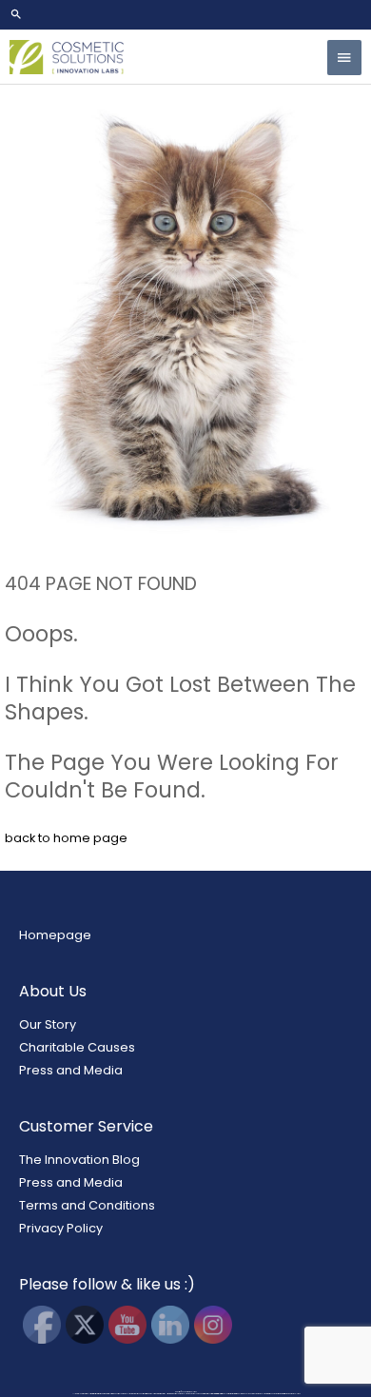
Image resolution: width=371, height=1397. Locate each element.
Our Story (47, 1024)
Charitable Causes (77, 1047)
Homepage (55, 935)
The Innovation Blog (79, 1159)
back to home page (66, 838)
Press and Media (71, 1070)
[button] (185, 14)
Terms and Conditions (87, 1205)
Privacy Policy (61, 1228)
